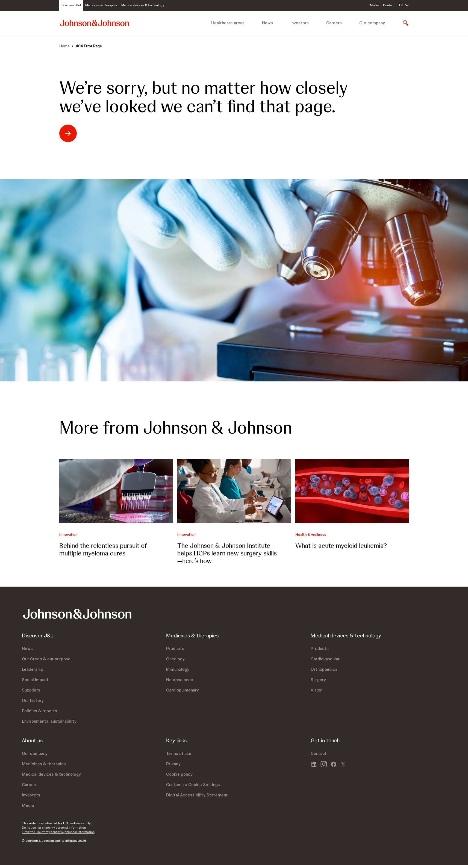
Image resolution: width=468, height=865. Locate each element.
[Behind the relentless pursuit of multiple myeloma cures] (116, 491)
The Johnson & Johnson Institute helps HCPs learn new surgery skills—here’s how (227, 553)
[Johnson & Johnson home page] (94, 22)
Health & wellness (310, 534)
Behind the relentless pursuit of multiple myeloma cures (103, 549)
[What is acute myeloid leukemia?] (352, 491)
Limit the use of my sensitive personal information (58, 832)
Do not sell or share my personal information (54, 827)
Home (64, 45)
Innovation (68, 534)
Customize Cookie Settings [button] (193, 784)
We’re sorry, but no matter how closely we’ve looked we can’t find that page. (203, 97)
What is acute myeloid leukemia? (341, 545)
